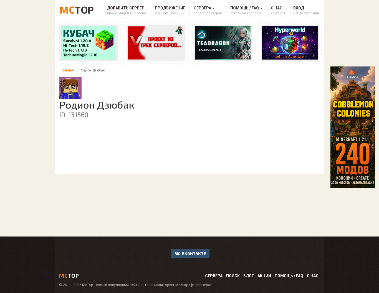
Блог (248, 276)
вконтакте (193, 253)
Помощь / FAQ (289, 276)
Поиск (233, 276)
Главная (67, 70)
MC (76, 9)
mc (69, 275)
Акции (264, 276)
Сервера (214, 276)
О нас (313, 276)
